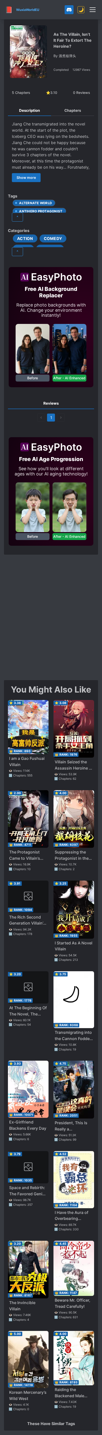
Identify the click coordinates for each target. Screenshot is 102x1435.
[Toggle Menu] (92, 9)
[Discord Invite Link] (69, 9)
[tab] (29, 110)
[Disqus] (51, 617)
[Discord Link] (69, 9)
